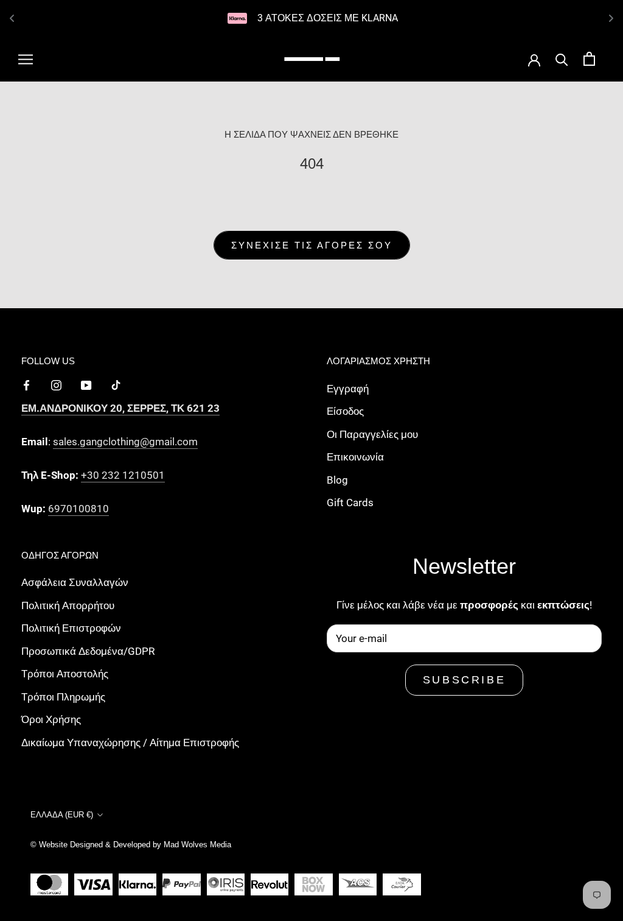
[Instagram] (56, 384)
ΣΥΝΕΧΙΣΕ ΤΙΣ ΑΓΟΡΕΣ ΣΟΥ (311, 245)
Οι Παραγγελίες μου (372, 434)
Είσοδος (345, 411)
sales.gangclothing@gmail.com (125, 442)
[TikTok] (116, 384)
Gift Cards (350, 502)
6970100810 (78, 509)
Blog (337, 480)
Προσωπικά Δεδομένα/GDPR (88, 651)
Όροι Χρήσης (51, 719)
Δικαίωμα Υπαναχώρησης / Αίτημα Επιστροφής (130, 742)
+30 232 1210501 (123, 475)
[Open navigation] (25, 59)
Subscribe (464, 680)
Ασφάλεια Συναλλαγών (74, 582)
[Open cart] (589, 59)
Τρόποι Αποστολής (64, 674)
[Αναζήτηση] (561, 58)
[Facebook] (26, 384)
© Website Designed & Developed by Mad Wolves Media (130, 844)
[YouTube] (86, 384)
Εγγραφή (348, 389)
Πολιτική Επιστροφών (71, 628)
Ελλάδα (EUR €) (61, 814)
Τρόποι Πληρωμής (63, 697)
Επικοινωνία (355, 457)
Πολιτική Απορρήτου (67, 605)
